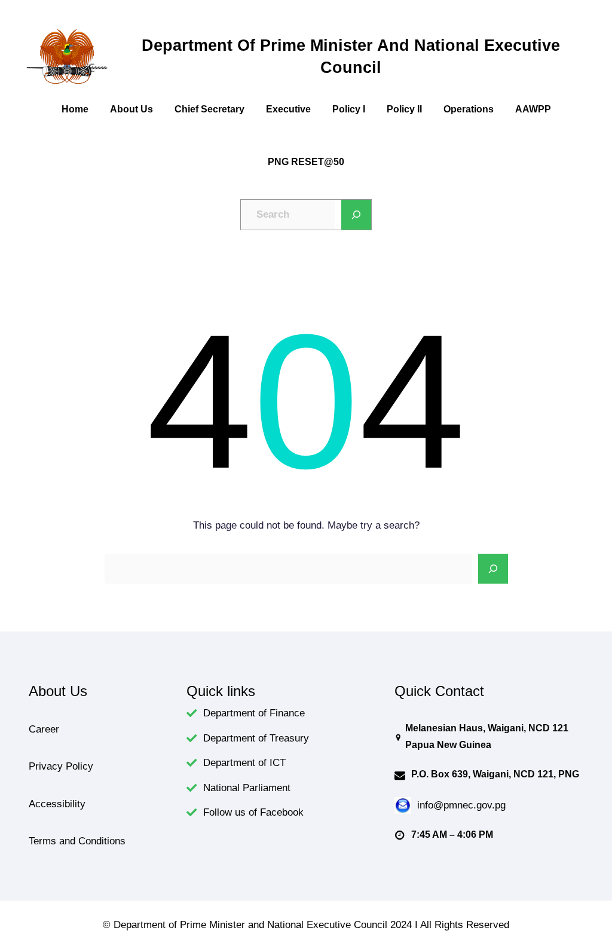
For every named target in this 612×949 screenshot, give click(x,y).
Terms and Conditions (77, 841)
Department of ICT (244, 762)
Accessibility (57, 804)
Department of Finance (254, 713)
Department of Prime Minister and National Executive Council (351, 56)
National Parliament (246, 788)
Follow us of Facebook (253, 812)
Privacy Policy (61, 766)
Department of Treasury (256, 738)
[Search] (356, 215)
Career (44, 729)
